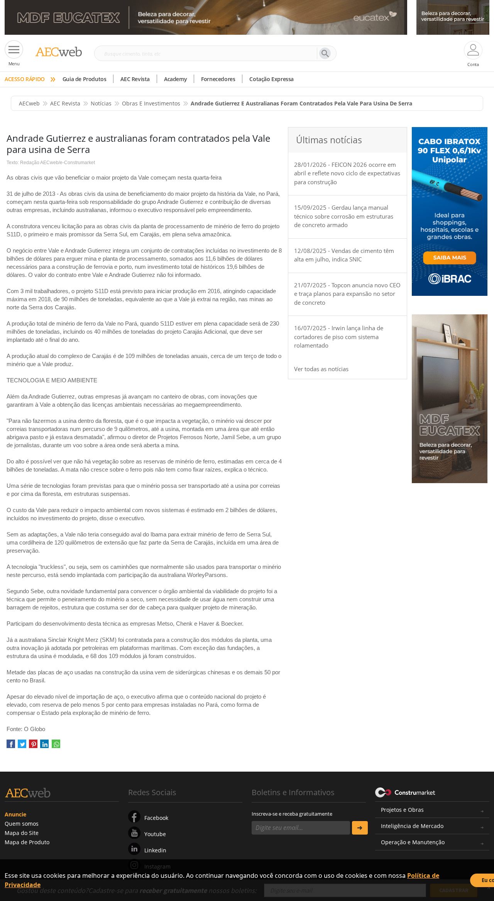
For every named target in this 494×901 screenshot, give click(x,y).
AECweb (29, 103)
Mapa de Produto (27, 842)
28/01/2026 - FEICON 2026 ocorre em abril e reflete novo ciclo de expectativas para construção (347, 173)
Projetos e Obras (402, 809)
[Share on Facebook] (11, 747)
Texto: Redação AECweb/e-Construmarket (51, 162)
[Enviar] (360, 828)
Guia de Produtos (85, 79)
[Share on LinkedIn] (44, 747)
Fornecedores (218, 79)
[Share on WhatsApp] (56, 747)
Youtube (155, 834)
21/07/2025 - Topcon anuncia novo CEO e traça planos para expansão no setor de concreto (347, 293)
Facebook (156, 817)
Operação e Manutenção (413, 842)
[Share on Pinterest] (33, 747)
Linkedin (155, 850)
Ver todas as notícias (321, 369)
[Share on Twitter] (22, 747)
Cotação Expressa (271, 79)
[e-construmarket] (405, 791)
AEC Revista (135, 79)
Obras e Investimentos (151, 103)
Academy (175, 79)
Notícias (101, 103)
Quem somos (22, 823)
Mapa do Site (22, 833)
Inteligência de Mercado (412, 826)
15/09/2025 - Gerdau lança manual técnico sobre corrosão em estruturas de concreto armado (343, 216)
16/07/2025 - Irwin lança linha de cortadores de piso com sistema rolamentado (338, 336)
